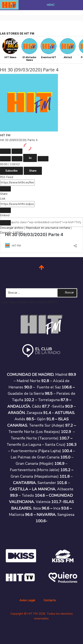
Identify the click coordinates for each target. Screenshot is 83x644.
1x (30, 158)
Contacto (50, 600)
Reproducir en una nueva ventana (48, 228)
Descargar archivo (12, 228)
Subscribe (11, 171)
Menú (50, 5)
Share (32, 171)
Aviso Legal (27, 600)
